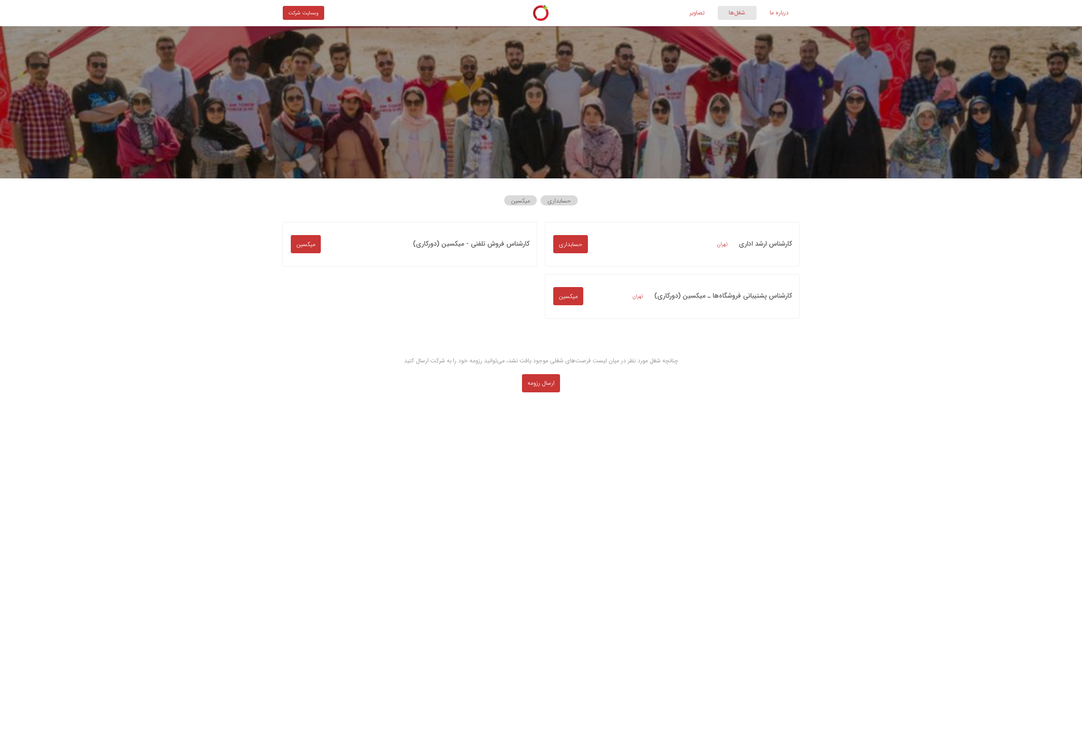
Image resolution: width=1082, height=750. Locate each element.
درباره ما (779, 12)
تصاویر (697, 12)
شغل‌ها (737, 12)
